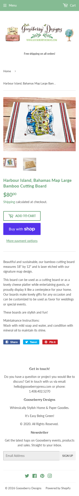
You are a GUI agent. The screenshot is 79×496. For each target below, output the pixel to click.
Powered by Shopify (58, 488)
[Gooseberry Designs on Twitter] (27, 476)
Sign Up (67, 455)
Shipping (9, 202)
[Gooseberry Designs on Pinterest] (42, 476)
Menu (13, 5)
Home (7, 71)
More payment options (22, 241)
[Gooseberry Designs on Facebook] (34, 476)
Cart (72, 5)
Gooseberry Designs (28, 488)
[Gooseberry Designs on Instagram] (50, 476)
